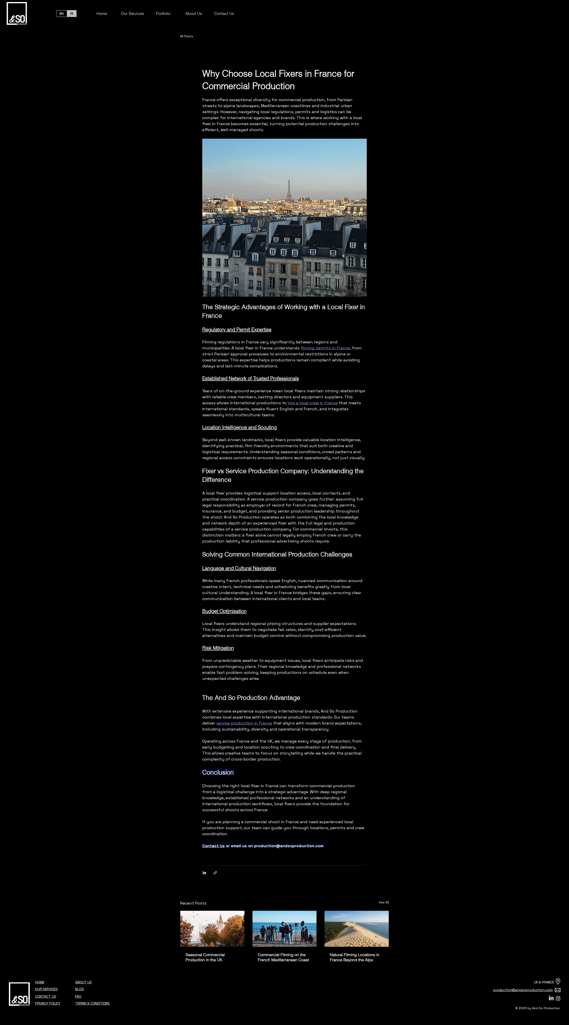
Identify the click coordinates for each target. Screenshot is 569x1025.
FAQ (78, 996)
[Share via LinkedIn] (204, 873)
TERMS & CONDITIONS (92, 1003)
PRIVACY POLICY (47, 1003)
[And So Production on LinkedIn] (551, 998)
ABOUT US (83, 982)
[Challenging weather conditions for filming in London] (212, 929)
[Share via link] (215, 873)
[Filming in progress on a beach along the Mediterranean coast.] (284, 929)
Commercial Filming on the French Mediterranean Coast (283, 957)
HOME (39, 982)
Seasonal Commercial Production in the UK (205, 957)
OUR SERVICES (46, 989)
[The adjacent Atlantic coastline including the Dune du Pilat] (357, 929)
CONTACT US (45, 996)
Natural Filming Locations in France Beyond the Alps (354, 957)
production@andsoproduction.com (523, 990)
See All (384, 902)
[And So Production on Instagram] (558, 998)
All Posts (186, 36)
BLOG (79, 989)
